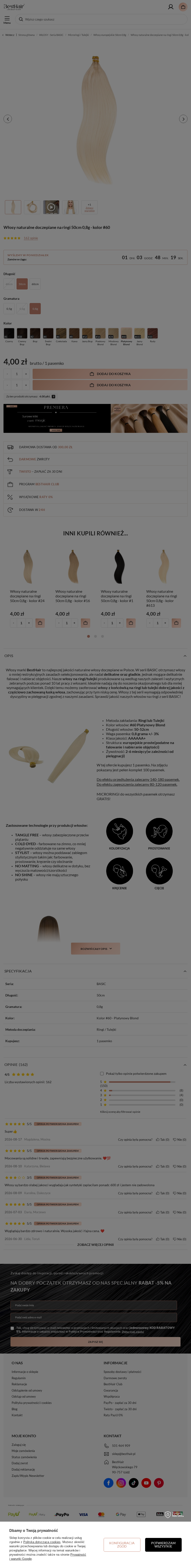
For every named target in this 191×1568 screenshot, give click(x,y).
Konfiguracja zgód (122, 1544)
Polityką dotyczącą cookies (42, 1542)
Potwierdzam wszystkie (163, 1544)
